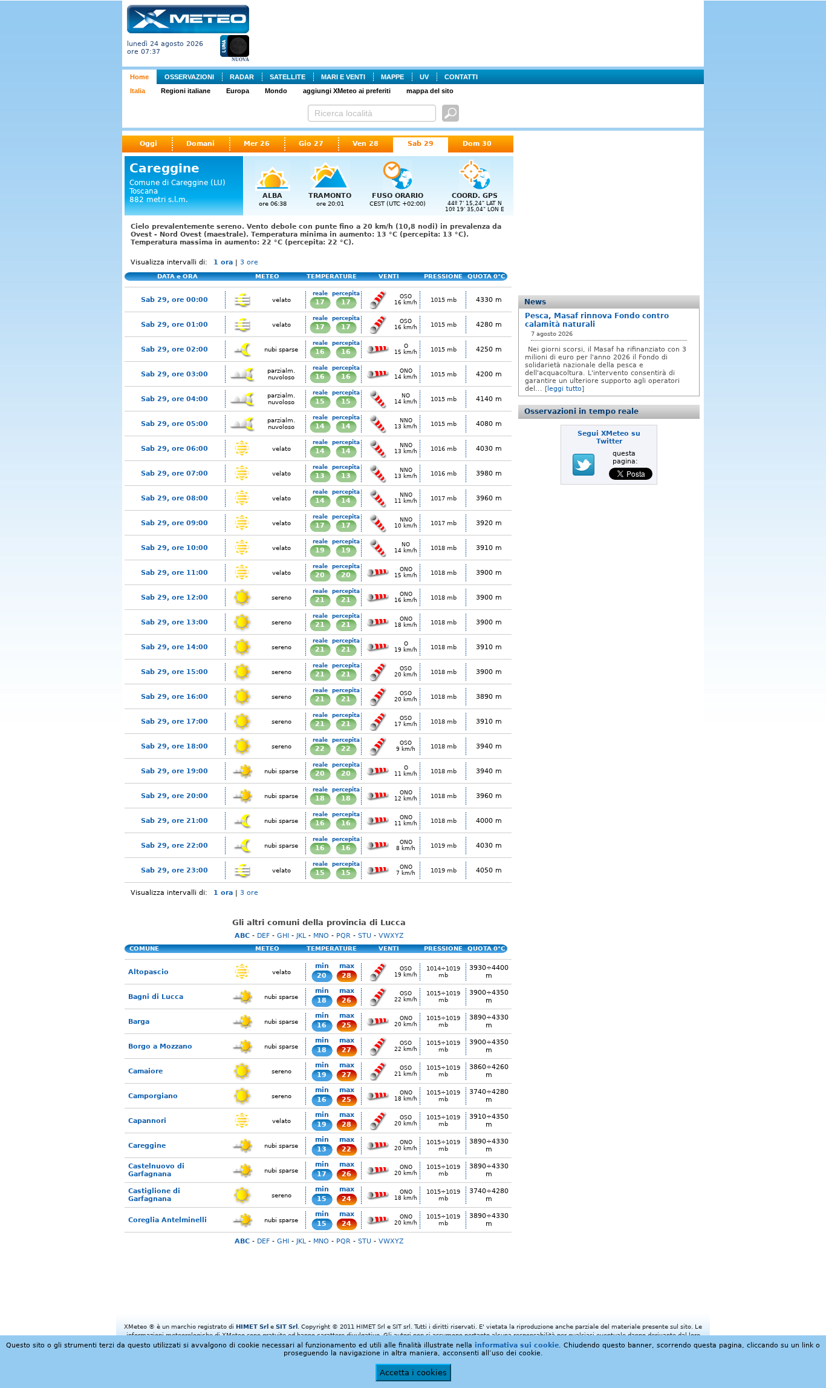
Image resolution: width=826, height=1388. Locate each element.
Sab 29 (421, 144)
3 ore (249, 262)
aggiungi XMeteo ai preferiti (347, 90)
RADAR (242, 76)
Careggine (147, 1146)
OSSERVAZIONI (189, 76)
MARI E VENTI (343, 76)
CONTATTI (461, 76)
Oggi (148, 144)
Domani (200, 144)
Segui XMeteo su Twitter (608, 437)
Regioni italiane (185, 90)
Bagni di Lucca (155, 997)
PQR (343, 936)
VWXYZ (391, 936)
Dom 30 (477, 144)
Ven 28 (366, 144)
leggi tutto (564, 389)
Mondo (276, 90)
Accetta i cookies (413, 1372)
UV (424, 76)
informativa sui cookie (517, 1345)
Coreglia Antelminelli (167, 1220)
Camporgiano (153, 1096)
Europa (237, 90)
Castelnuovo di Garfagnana (156, 1170)
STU (364, 936)
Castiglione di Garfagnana (154, 1195)
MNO (321, 936)
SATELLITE (287, 76)
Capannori (147, 1121)
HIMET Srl (252, 1326)
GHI (283, 936)
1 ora (223, 262)
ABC (242, 936)
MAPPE (392, 76)
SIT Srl (287, 1326)
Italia (137, 90)
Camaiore (145, 1071)
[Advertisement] (479, 32)
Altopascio (148, 972)
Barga (138, 1022)
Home (139, 76)
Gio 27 (311, 144)
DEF (263, 936)
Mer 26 (257, 144)
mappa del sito (430, 90)
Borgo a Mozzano (160, 1046)
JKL (301, 936)
